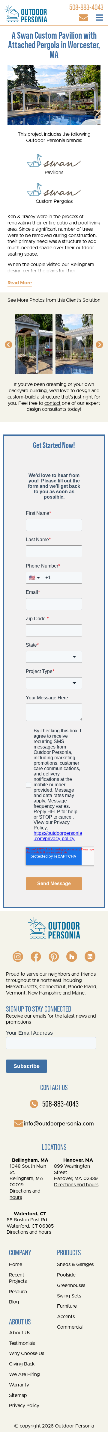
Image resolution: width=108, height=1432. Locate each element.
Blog (14, 1302)
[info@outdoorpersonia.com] (18, 1123)
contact (52, 403)
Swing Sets (69, 1296)
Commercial (69, 1327)
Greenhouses (71, 1285)
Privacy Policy (24, 1405)
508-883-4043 (60, 1103)
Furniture (67, 1306)
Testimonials (22, 1343)
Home (15, 1264)
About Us (19, 1332)
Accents (66, 1316)
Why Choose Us (26, 1353)
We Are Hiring (24, 1374)
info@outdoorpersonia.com (59, 1123)
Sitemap (18, 1395)
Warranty (19, 1385)
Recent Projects (18, 1278)
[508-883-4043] (34, 1104)
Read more (20, 282)
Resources (18, 1291)
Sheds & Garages (75, 1264)
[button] (8, 344)
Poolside (66, 1275)
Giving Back (22, 1364)
